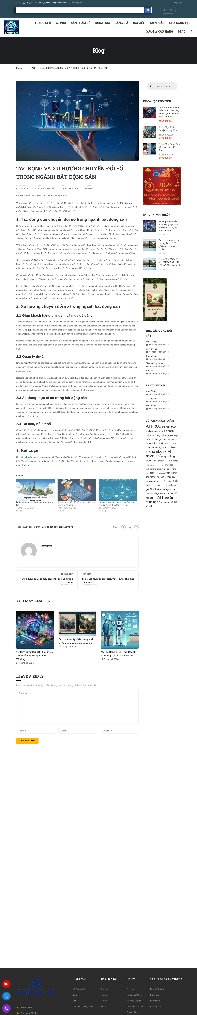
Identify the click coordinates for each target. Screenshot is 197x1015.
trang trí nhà (154, 485)
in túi (165, 447)
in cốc (171, 443)
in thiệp (158, 447)
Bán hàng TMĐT (77, 3)
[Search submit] (148, 10)
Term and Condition (136, 1006)
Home (19, 68)
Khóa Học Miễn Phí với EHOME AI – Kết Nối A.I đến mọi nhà (169, 262)
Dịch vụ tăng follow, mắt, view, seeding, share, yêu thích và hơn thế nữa (169, 112)
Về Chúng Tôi (79, 989)
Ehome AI (62, 196)
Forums (130, 989)
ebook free (172, 440)
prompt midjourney (163, 469)
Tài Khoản (156, 23)
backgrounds (152, 431)
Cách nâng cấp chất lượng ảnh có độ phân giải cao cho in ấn (169, 245)
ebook (165, 439)
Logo (173, 456)
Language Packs (134, 995)
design (158, 439)
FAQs (103, 1006)
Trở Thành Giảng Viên (83, 1006)
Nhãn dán (149, 465)
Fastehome (155, 1006)
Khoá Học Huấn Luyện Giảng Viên (168, 129)
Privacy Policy (133, 1012)
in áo (171, 447)
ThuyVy (149, 370)
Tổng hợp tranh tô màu (163, 493)
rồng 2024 (150, 473)
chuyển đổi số (23, 196)
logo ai (149, 460)
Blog (37, 188)
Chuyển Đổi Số (47, 188)
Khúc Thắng (151, 341)
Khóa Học (102, 23)
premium (156, 465)
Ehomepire (155, 1000)
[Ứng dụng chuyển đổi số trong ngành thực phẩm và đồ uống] (77, 490)
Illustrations (161, 443)
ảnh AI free (159, 497)
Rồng (174, 469)
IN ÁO (181, 31)
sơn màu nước (165, 481)
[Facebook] (123, 527)
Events (104, 995)
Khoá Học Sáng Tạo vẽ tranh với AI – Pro (169, 147)
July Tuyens (151, 349)
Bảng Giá (121, 23)
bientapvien (22, 188)
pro (162, 465)
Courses (105, 989)
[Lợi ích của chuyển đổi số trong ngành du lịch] (35, 490)
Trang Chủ (43, 23)
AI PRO (152, 426)
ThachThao (151, 356)
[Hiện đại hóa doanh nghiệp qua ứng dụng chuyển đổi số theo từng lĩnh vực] (118, 490)
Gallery (104, 1000)
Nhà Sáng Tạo (180, 23)
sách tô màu (159, 473)
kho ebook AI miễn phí (158, 453)
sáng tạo (154, 481)
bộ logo (160, 431)
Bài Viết (139, 23)
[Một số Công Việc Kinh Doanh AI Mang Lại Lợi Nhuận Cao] (120, 630)
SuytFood (154, 995)
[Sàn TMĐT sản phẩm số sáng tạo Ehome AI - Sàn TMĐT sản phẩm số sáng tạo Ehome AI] (11, 27)
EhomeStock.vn (157, 989)
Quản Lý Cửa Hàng (159, 31)
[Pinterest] (136, 527)
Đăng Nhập (177, 3)
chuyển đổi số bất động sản (44, 196)
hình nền (150, 443)
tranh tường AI (165, 485)
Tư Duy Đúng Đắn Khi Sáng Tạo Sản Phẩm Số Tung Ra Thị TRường (34, 655)
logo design (159, 461)
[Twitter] (130, 527)
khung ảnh (165, 457)
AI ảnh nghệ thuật (167, 427)
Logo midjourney (171, 461)
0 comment (90, 188)
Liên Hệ (17, 3)
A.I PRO (61, 23)
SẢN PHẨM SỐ (80, 23)
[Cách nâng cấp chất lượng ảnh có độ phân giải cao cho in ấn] (77, 623)
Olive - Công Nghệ (154, 363)
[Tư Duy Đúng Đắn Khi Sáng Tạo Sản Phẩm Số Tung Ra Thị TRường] (35, 630)
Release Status (134, 1000)
